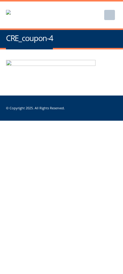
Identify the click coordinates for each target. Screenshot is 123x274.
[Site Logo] (36, 15)
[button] (109, 15)
